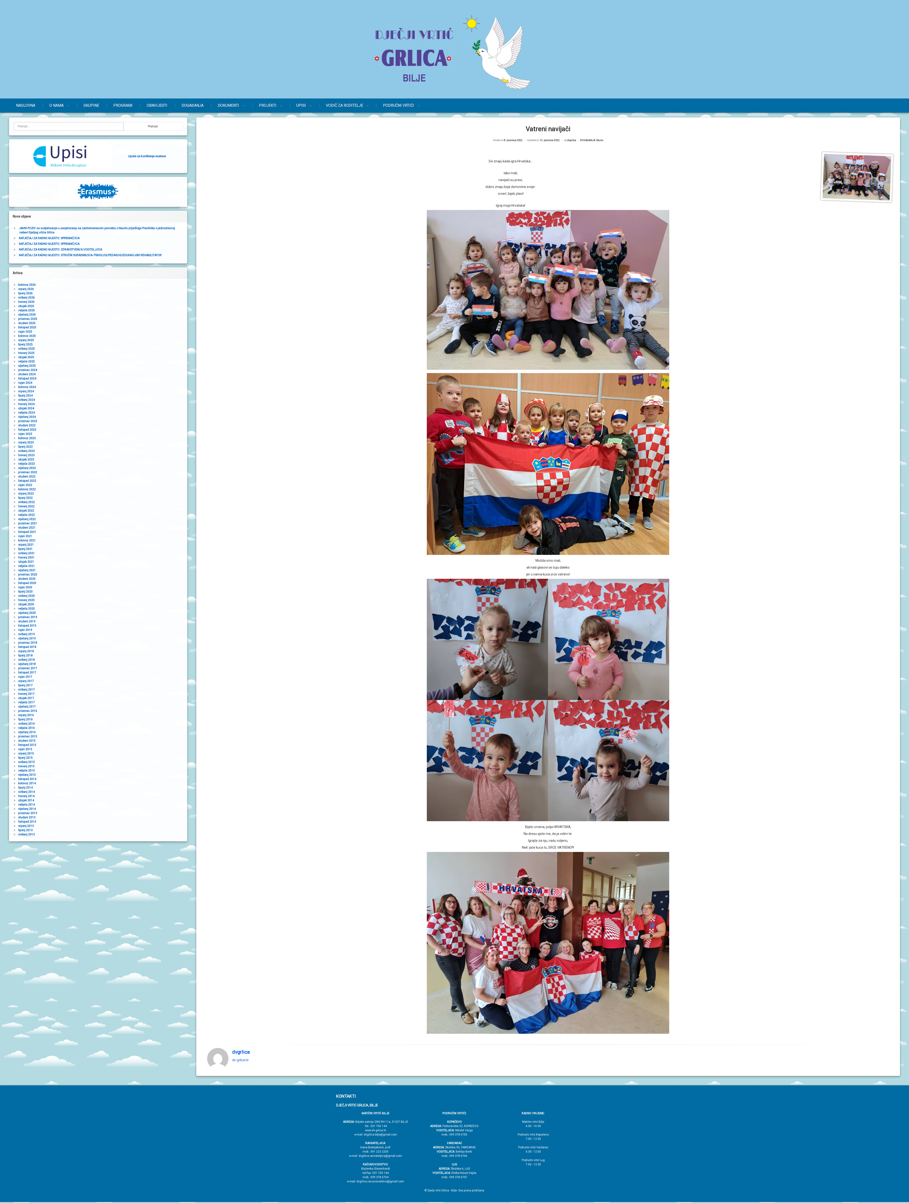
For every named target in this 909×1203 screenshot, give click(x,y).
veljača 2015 (26, 770)
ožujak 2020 (26, 604)
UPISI (301, 105)
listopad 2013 (27, 821)
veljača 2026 (26, 310)
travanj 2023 (26, 455)
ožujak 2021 (26, 561)
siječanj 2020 (27, 613)
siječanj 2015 (27, 774)
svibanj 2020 (26, 595)
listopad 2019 (27, 625)
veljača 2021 (26, 566)
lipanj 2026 (25, 293)
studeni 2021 (27, 527)
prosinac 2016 (27, 711)
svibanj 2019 (26, 634)
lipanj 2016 (25, 719)
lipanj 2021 (25, 549)
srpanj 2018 (26, 651)
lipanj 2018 (25, 655)
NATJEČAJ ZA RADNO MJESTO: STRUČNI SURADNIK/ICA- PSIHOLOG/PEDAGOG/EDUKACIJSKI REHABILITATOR (90, 255)
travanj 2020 (26, 600)
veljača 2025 (26, 361)
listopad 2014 (27, 779)
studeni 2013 (27, 817)
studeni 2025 (27, 323)
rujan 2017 (25, 676)
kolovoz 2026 (27, 284)
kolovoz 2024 (27, 387)
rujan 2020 (25, 587)
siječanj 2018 (27, 664)
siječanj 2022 (27, 519)
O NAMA (56, 105)
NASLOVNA (25, 105)
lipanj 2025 (25, 344)
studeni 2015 (27, 740)
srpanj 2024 (26, 391)
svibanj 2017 (26, 689)
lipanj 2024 (25, 395)
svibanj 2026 (26, 297)
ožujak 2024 (26, 408)
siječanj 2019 (27, 638)
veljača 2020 (26, 608)
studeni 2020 (27, 578)
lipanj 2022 (25, 497)
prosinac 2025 (27, 319)
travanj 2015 (26, 766)
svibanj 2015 (26, 762)
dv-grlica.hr (240, 1060)
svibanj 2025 (26, 348)
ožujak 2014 (26, 800)
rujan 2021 (25, 536)
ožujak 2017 (26, 698)
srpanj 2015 (26, 753)
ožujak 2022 (26, 510)
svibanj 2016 (26, 723)
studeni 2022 (27, 476)
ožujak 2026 (26, 306)
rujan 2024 (25, 382)
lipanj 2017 (25, 685)
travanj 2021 (26, 557)
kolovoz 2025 (27, 336)
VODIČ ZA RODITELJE (344, 105)
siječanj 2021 (27, 570)
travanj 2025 (26, 353)
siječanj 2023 (27, 468)
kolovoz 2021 (27, 540)
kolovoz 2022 (27, 489)
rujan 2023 (25, 434)
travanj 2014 (26, 796)
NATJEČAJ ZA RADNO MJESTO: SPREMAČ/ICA (49, 238)
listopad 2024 (27, 378)
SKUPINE (91, 105)
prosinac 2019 (27, 617)
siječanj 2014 (27, 809)
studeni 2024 (27, 374)
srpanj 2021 (26, 544)
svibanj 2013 (26, 834)
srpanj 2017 (26, 681)
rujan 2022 (25, 485)
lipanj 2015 (25, 757)
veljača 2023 (26, 463)
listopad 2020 (27, 583)
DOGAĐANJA (193, 105)
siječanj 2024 (27, 417)
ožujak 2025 (26, 357)
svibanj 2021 (26, 553)
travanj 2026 (26, 301)
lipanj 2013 (25, 830)
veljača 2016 (26, 728)
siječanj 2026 (27, 314)
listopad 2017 (27, 672)
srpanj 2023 (26, 442)
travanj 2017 (26, 693)
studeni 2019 (27, 621)
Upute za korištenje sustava (147, 156)
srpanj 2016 (26, 715)
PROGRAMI (123, 105)
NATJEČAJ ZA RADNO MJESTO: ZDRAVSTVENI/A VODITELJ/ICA (60, 249)
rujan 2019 (25, 630)
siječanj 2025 (27, 365)
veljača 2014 (26, 804)
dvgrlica (571, 140)
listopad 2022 (27, 480)
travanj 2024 (26, 404)
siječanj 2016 (27, 732)
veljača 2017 (26, 702)
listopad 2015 (27, 745)
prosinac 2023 (27, 421)
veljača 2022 (26, 515)
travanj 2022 (26, 506)
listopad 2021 (27, 532)
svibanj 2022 (26, 502)
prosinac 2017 (27, 668)
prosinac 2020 (27, 574)
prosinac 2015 (27, 736)
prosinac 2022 (27, 472)
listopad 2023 (27, 429)
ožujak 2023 (26, 459)
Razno (599, 140)
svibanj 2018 (26, 659)
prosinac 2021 (27, 523)
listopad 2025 (27, 327)
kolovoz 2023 (27, 438)
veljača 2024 (26, 412)
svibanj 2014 (26, 791)
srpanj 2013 (26, 826)
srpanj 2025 (26, 340)
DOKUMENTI (228, 105)
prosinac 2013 (27, 813)
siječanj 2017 (27, 706)
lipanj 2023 (25, 446)
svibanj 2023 (26, 451)
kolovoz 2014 (27, 783)
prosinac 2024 (27, 370)
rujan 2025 (25, 331)
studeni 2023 (27, 425)
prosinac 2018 (27, 642)
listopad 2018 (27, 647)
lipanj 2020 (25, 591)
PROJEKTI (267, 105)
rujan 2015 (25, 749)
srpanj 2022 (26, 493)
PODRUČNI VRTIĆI (398, 105)
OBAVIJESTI (157, 105)
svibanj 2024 (26, 399)
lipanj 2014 (25, 787)
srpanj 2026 (26, 289)
